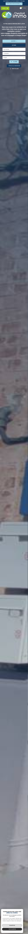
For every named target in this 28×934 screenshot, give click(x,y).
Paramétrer (12, 925)
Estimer (14, 45)
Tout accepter (12, 929)
